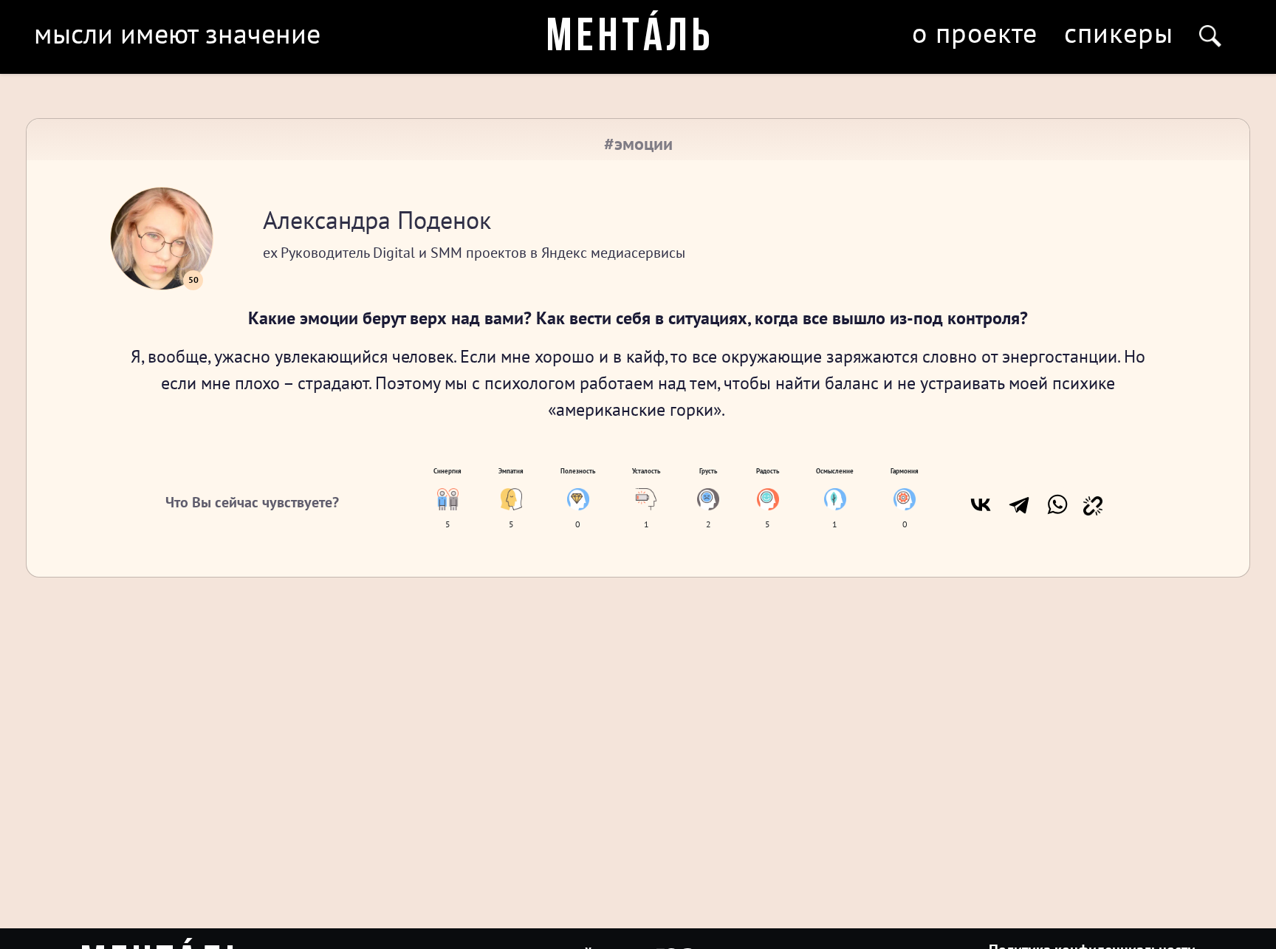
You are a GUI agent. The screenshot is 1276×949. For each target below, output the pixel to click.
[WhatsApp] (1057, 504)
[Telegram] (1019, 504)
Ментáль (630, 38)
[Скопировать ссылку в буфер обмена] (1093, 504)
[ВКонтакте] (980, 504)
